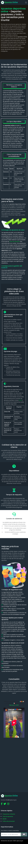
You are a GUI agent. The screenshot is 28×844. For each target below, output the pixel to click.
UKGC (20, 400)
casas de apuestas (14, 241)
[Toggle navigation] (26, 2)
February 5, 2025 (14, 705)
